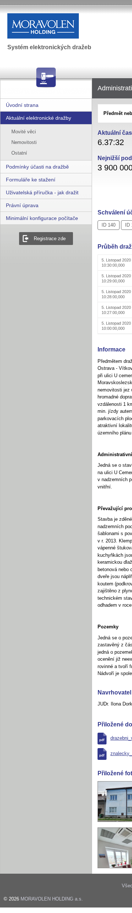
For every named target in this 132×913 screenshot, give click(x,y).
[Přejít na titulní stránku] (61, 26)
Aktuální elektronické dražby (38, 118)
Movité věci (23, 131)
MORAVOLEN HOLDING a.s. (52, 899)
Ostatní (19, 153)
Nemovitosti (24, 142)
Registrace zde (50, 238)
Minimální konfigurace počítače (42, 218)
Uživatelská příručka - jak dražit (42, 192)
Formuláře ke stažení (30, 180)
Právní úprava (22, 205)
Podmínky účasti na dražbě (37, 167)
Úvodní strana (22, 105)
